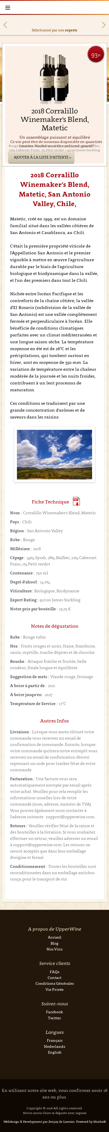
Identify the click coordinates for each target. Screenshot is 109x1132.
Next (104, 25)
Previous (5, 25)
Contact (54, 977)
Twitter (54, 1018)
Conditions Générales (54, 983)
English (54, 1052)
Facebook (54, 1012)
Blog (54, 943)
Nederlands (54, 1046)
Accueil (54, 937)
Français (54, 1040)
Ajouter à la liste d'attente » (42, 157)
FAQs (54, 971)
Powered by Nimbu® (91, 1122)
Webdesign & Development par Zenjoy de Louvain (39, 1122)
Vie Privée (54, 989)
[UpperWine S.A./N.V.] (54, 7)
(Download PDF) (76, 501)
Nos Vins (54, 949)
